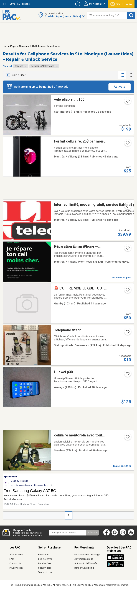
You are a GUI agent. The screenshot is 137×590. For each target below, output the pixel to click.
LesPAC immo (45, 559)
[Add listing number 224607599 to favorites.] (127, 438)
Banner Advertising (84, 567)
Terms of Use (45, 572)
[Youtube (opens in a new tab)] (132, 535)
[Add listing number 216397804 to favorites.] (127, 333)
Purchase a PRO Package (87, 554)
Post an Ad (43, 554)
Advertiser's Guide (83, 559)
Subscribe (92, 532)
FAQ (11, 559)
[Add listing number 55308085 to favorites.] (127, 144)
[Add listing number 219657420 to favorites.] (127, 375)
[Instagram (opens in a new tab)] (123, 535)
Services (24, 46)
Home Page (9, 46)
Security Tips (44, 567)
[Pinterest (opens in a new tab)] (115, 535)
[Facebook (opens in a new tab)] (106, 535)
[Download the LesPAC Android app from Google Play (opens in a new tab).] (115, 566)
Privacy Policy (16, 567)
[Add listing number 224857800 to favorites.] (127, 102)
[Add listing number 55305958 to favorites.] (127, 207)
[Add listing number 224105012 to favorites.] (127, 291)
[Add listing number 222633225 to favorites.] (127, 249)
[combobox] (107, 15)
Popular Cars (44, 563)
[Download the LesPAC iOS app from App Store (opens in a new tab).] (116, 559)
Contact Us (15, 563)
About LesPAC (16, 554)
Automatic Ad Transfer (86, 563)
